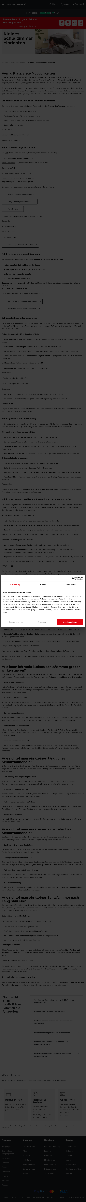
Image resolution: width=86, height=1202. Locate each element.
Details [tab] (43, 585)
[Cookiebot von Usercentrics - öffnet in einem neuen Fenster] (73, 578)
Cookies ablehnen (16, 622)
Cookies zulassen (70, 622)
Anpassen (42, 622)
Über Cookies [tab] (71, 585)
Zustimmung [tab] (15, 585)
